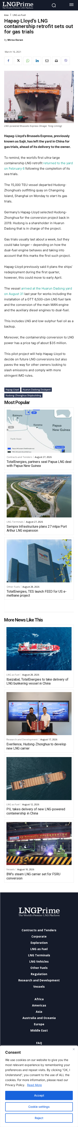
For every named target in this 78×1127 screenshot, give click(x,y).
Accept (39, 1095)
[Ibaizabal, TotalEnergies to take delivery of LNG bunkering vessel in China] (39, 648)
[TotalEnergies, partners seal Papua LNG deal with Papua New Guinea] (39, 431)
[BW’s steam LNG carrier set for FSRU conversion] (39, 843)
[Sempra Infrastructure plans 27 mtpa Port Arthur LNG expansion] (39, 495)
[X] (18, 61)
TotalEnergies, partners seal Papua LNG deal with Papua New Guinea (39, 464)
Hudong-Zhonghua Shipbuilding (23, 395)
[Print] (56, 61)
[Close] (73, 1049)
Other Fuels (13, 587)
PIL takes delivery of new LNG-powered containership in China (35, 811)
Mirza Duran (15, 39)
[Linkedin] (37, 61)
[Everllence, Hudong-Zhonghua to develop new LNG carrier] (39, 713)
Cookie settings (39, 1106)
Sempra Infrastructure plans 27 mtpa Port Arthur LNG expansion (37, 528)
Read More (34, 1085)
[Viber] (66, 61)
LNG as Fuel (19, 15)
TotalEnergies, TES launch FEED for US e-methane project (37, 593)
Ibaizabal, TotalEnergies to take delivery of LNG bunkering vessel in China (37, 681)
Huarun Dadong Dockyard (37, 389)
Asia (6, 15)
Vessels (10, 869)
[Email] (46, 61)
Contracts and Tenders (19, 457)
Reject (39, 1118)
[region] (39, 1086)
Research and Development (22, 739)
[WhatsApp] (27, 61)
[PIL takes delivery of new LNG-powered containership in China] (39, 778)
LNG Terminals (15, 522)
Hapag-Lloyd (12, 389)
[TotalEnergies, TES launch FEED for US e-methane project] (39, 560)
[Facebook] (8, 61)
